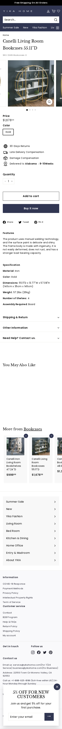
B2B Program (10, 617)
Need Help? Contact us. (19, 338)
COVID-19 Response (14, 583)
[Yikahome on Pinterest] (50, 652)
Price (6, 116)
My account (9, 635)
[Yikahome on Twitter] (44, 652)
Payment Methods (13, 588)
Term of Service (12, 602)
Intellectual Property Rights (18, 597)
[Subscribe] (49, 717)
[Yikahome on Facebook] (39, 652)
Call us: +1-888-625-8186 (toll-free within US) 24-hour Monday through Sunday (30, 682)
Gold (8, 132)
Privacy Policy (10, 593)
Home (6, 35)
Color (6, 125)
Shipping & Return (15, 317)
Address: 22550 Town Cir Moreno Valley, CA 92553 (27, 674)
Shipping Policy (11, 631)
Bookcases (33, 429)
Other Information (15, 327)
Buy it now (31, 208)
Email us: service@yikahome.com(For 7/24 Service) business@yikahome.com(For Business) (30, 666)
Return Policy (10, 626)
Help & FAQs (10, 621)
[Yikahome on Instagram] (33, 652)
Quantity (9, 174)
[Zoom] (49, 102)
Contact (7, 612)
